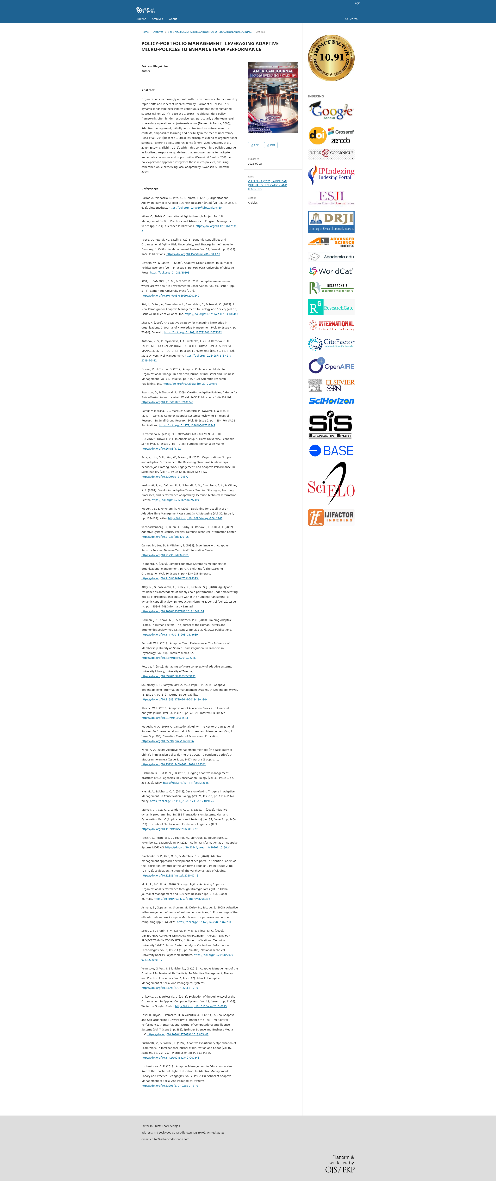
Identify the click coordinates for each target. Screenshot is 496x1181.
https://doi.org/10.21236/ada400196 (165, 536)
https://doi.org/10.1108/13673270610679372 (193, 332)
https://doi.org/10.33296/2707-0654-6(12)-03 (170, 988)
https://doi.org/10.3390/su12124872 (165, 476)
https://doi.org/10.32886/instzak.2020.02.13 (169, 875)
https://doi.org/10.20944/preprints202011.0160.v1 (198, 847)
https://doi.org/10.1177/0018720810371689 (169, 634)
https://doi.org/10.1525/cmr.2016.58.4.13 (193, 254)
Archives (157, 19)
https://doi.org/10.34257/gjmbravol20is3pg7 (183, 899)
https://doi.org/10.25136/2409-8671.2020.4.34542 (173, 764)
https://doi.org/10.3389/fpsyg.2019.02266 (168, 658)
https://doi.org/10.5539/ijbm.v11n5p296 (167, 741)
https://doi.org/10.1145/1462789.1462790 (204, 922)
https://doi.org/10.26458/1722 (161, 448)
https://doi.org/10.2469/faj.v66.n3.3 (164, 718)
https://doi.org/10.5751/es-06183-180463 (211, 314)
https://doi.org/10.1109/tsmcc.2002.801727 (169, 829)
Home (145, 32)
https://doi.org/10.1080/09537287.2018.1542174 (172, 611)
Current (141, 19)
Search (353, 19)
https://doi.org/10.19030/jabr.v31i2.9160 (195, 207)
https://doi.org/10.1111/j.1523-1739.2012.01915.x (182, 801)
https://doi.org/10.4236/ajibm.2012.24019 (190, 383)
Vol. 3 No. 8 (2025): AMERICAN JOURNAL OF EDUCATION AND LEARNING (209, 32)
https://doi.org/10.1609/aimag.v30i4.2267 (195, 518)
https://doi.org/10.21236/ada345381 (165, 555)
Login (357, 3)
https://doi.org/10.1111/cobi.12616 (186, 782)
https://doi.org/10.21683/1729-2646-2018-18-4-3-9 (174, 699)
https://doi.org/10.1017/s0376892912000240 (170, 295)
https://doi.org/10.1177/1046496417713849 (187, 425)
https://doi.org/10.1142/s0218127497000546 (170, 1057)
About (173, 19)
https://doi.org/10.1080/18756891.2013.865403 (177, 1034)
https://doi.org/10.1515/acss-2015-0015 (201, 1006)
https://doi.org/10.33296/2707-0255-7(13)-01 (170, 1085)
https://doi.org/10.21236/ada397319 (175, 500)
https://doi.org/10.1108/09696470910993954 (170, 578)
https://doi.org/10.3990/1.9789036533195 (168, 676)
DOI (272, 145)
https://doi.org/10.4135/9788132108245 (167, 402)
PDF (256, 145)
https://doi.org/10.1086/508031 (170, 272)
